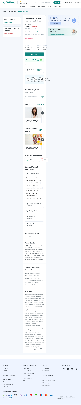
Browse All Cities (27, 375)
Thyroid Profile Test (31, 195)
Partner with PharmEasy (9, 375)
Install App (55, 23)
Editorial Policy (46, 368)
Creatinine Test (30, 178)
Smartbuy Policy (46, 385)
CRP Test (28, 193)
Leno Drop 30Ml (24, 12)
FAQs (24, 380)
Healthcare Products (8, 384)
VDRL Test (28, 198)
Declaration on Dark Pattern (49, 378)
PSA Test (40, 180)
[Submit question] (42, 97)
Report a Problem (8, 33)
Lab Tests (41, 6)
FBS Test (35, 193)
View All (40, 104)
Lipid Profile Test (37, 198)
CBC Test (28, 185)
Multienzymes (39, 70)
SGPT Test (36, 190)
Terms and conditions (47, 375)
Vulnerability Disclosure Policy (50, 373)
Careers (5, 370)
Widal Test (35, 185)
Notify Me (34, 54)
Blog (4, 373)
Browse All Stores (27, 378)
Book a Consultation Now (57, 34)
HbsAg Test (30, 183)
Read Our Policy (8, 22)
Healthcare (31, 6)
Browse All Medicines (28, 371)
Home (5, 12)
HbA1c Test (29, 190)
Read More (37, 31)
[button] (48, 2)
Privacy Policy (45, 370)
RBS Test (37, 183)
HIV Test (38, 178)
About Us (5, 368)
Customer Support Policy (48, 380)
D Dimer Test (29, 188)
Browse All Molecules (28, 373)
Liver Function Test (31, 180)
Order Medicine (7, 382)
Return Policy (45, 383)
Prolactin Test (38, 188)
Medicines (12, 12)
